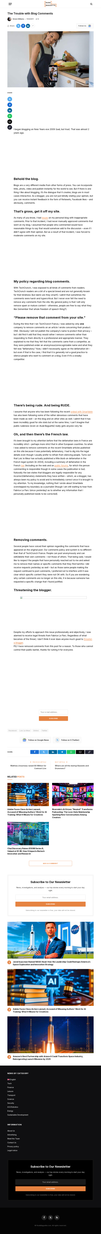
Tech (9, 1083)
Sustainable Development (17, 1115)
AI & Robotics (12, 1107)
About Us (11, 1131)
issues (45, 218)
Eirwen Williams (18, 19)
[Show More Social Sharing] (33, 26)
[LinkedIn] (9, 110)
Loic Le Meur (25, 731)
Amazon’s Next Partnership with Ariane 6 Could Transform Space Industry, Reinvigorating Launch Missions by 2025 (48, 1057)
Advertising (12, 1135)
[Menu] (10, 4)
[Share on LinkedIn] (28, 26)
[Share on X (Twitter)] (18, 26)
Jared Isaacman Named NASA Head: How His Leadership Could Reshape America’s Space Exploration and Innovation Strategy (51, 963)
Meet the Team (13, 1139)
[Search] (91, 4)
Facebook (13, 731)
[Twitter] (9, 99)
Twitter (44, 731)
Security (10, 1103)
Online (36, 731)
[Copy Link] (9, 127)
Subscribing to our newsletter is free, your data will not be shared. (50, 910)
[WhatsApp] (9, 116)
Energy (10, 1111)
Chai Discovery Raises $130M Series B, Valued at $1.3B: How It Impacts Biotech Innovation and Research (25, 851)
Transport (11, 1095)
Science (10, 1099)
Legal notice (12, 1150)
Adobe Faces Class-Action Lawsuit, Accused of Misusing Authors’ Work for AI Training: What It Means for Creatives (27, 812)
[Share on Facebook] (23, 26)
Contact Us (11, 1143)
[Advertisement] (53, 109)
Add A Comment (50, 863)
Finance (10, 1087)
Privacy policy (13, 1146)
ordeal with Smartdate (82, 411)
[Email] (9, 121)
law (23, 465)
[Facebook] (9, 104)
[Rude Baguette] (50, 4)
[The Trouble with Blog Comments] (50, 59)
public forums (61, 465)
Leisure (10, 1091)
